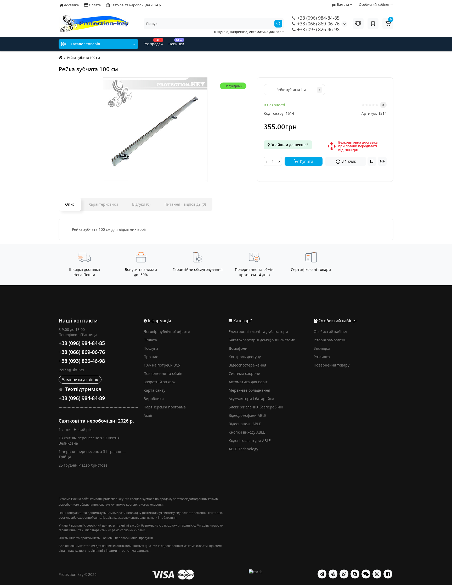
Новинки (176, 42)
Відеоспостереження (247, 365)
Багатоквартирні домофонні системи (262, 339)
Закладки (322, 348)
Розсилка (322, 356)
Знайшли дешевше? (289, 144)
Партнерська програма (165, 406)
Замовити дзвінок (80, 379)
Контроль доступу (245, 356)
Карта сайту (154, 390)
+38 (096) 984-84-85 (318, 18)
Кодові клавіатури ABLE (250, 440)
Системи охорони (244, 373)
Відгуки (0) (141, 204)
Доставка (71, 5)
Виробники (154, 398)
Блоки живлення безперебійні (256, 406)
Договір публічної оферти (167, 331)
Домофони (238, 348)
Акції (148, 415)
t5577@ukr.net (71, 369)
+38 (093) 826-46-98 (318, 29)
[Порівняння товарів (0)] (358, 23)
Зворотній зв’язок (160, 381)
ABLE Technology (243, 448)
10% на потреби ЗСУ (162, 365)
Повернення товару (331, 365)
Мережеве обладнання (249, 390)
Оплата (94, 5)
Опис (70, 204)
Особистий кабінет (331, 331)
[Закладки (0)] (373, 23)
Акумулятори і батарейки (251, 398)
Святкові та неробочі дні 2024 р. (136, 5)
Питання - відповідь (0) (185, 204)
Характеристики (103, 204)
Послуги (151, 348)
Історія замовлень (330, 339)
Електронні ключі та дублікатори (258, 331)
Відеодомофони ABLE (247, 415)
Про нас (151, 356)
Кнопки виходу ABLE (247, 432)
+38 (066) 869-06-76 (318, 23)
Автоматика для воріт (248, 381)
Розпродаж (153, 42)
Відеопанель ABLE (245, 423)
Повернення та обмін (163, 373)
